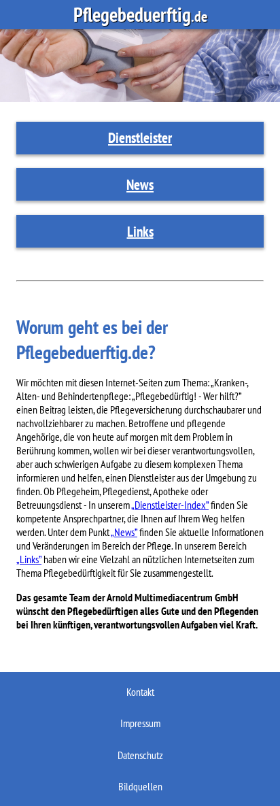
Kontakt (140, 692)
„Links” (28, 559)
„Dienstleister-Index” (170, 504)
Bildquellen (140, 786)
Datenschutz (140, 755)
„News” (124, 532)
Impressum (140, 723)
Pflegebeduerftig (140, 14)
